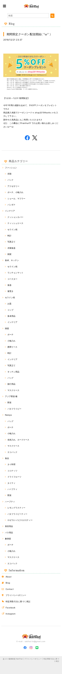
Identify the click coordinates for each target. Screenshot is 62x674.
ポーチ (10, 334)
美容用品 (9, 526)
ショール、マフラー (16, 198)
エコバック (12, 452)
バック (10, 180)
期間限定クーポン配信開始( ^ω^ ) (29, 34)
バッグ (10, 378)
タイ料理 (11, 464)
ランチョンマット (15, 272)
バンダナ (11, 204)
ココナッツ (12, 470)
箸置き (10, 291)
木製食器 (11, 248)
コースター (12, 279)
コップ (10, 310)
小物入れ (11, 341)
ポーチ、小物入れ (15, 192)
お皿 (9, 303)
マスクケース (13, 390)
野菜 (9, 402)
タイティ (11, 483)
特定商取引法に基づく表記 (18, 601)
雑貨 (9, 254)
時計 (9, 235)
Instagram (10, 613)
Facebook (11, 607)
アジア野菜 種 (11, 396)
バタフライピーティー (17, 514)
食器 (9, 285)
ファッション (11, 167)
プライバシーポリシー (16, 595)
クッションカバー (15, 217)
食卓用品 (11, 316)
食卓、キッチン (12, 260)
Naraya (8, 415)
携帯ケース (12, 347)
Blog (8, 583)
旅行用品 (11, 384)
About (8, 576)
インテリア (10, 211)
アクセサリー (13, 186)
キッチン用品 (13, 371)
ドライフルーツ (14, 477)
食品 (7, 458)
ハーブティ (12, 489)
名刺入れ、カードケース (18, 439)
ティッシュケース (15, 223)
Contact (10, 589)
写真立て (11, 241)
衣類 (9, 174)
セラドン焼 (12, 229)
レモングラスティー (16, 507)
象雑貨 (8, 538)
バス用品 (9, 532)
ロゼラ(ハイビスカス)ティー (20, 520)
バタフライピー (14, 409)
